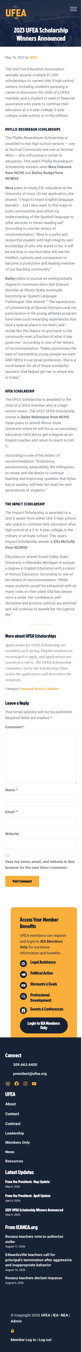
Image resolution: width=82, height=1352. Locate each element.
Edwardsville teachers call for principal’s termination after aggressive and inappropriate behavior (38, 1260)
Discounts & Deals (43, 984)
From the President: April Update (28, 1195)
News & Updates (47, 689)
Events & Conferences (46, 1009)
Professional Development (40, 997)
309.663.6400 (25, 1065)
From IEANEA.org (21, 1227)
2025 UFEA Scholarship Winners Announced (34, 1209)
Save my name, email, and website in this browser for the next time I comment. (40, 865)
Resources (14, 1161)
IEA (55, 1315)
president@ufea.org (30, 1074)
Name (11, 790)
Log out (45, 1340)
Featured (26, 689)
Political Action (41, 973)
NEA (65, 1315)
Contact (12, 1114)
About (10, 1104)
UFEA (45, 1315)
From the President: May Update (27, 1181)
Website (12, 834)
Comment (14, 727)
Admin (16, 1321)
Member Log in (23, 1340)
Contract (13, 1123)
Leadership (14, 1133)
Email (11, 812)
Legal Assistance (43, 962)
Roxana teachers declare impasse (33, 1278)
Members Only (17, 1142)
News (9, 1152)
